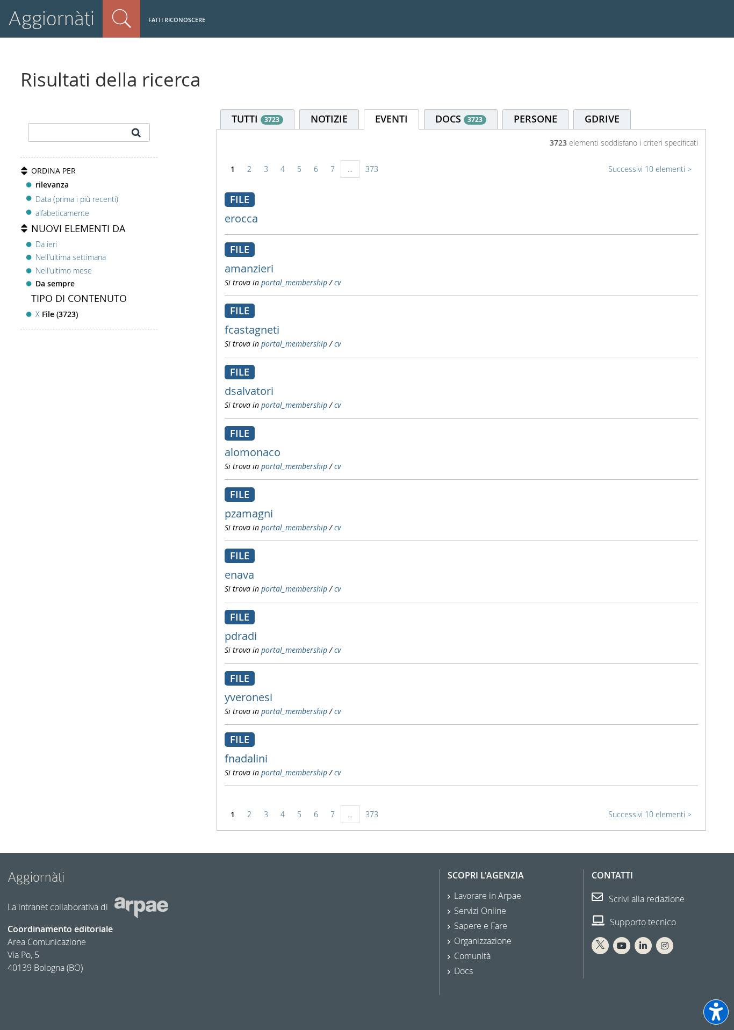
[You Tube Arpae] (621, 946)
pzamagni (249, 513)
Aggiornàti (51, 18)
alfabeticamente (62, 213)
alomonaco (252, 452)
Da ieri (46, 244)
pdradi (241, 636)
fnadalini (246, 758)
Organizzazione (483, 941)
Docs (463, 971)
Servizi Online (480, 911)
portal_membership (294, 282)
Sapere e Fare (480, 926)
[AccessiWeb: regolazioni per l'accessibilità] (716, 1012)
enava (239, 574)
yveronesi (248, 697)
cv (337, 282)
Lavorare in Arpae (487, 896)
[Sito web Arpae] (141, 907)
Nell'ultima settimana (70, 257)
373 (371, 169)
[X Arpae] (600, 946)
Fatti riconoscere (176, 20)
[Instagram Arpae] (664, 946)
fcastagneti (252, 329)
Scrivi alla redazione (646, 899)
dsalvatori (249, 391)
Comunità (472, 956)
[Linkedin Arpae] (643, 946)
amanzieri (249, 268)
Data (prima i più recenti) (76, 198)
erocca (241, 218)
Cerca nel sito (121, 19)
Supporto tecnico (642, 922)
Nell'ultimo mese (63, 270)
